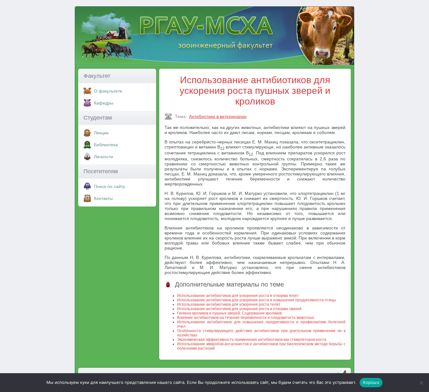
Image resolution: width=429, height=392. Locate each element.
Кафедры (103, 102)
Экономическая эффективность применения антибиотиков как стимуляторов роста (251, 339)
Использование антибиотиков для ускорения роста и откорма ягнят (238, 295)
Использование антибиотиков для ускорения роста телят (228, 304)
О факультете (108, 91)
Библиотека (106, 144)
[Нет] (421, 382)
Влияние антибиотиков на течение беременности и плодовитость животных (245, 317)
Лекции (101, 132)
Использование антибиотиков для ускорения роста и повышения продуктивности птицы (256, 300)
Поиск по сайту (109, 186)
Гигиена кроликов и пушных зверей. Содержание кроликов (229, 313)
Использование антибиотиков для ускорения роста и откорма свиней (239, 309)
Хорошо (371, 382)
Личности (103, 156)
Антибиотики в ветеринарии (218, 116)
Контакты (103, 198)
